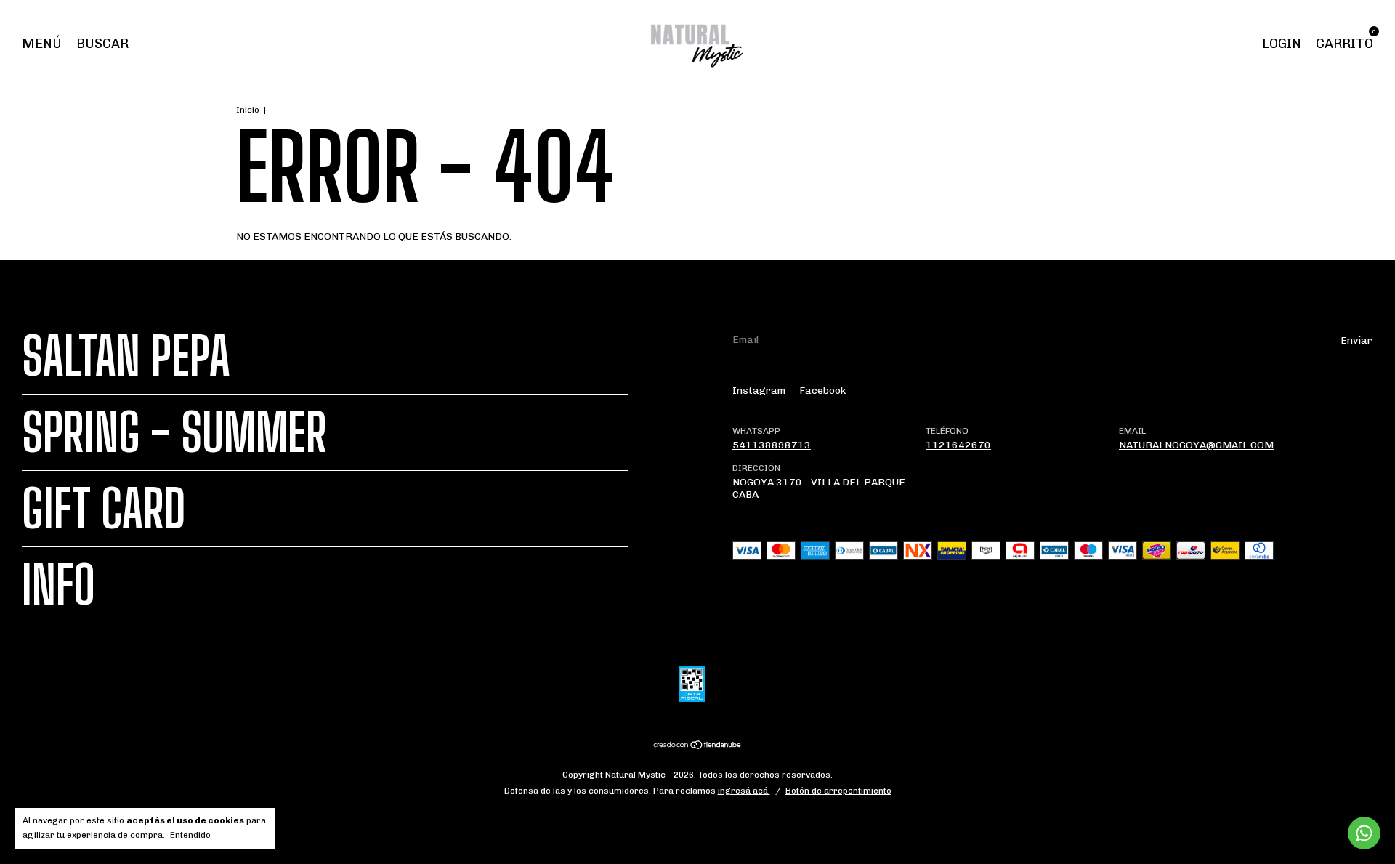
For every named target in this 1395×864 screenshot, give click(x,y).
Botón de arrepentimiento (838, 791)
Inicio (247, 110)
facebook (822, 390)
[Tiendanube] (697, 746)
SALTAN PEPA (126, 356)
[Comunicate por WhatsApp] (1364, 833)
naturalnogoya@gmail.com (1196, 445)
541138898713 (771, 445)
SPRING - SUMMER (174, 432)
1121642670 (958, 445)
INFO (58, 584)
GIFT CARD (103, 508)
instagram (760, 390)
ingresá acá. (744, 791)
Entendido (190, 835)
